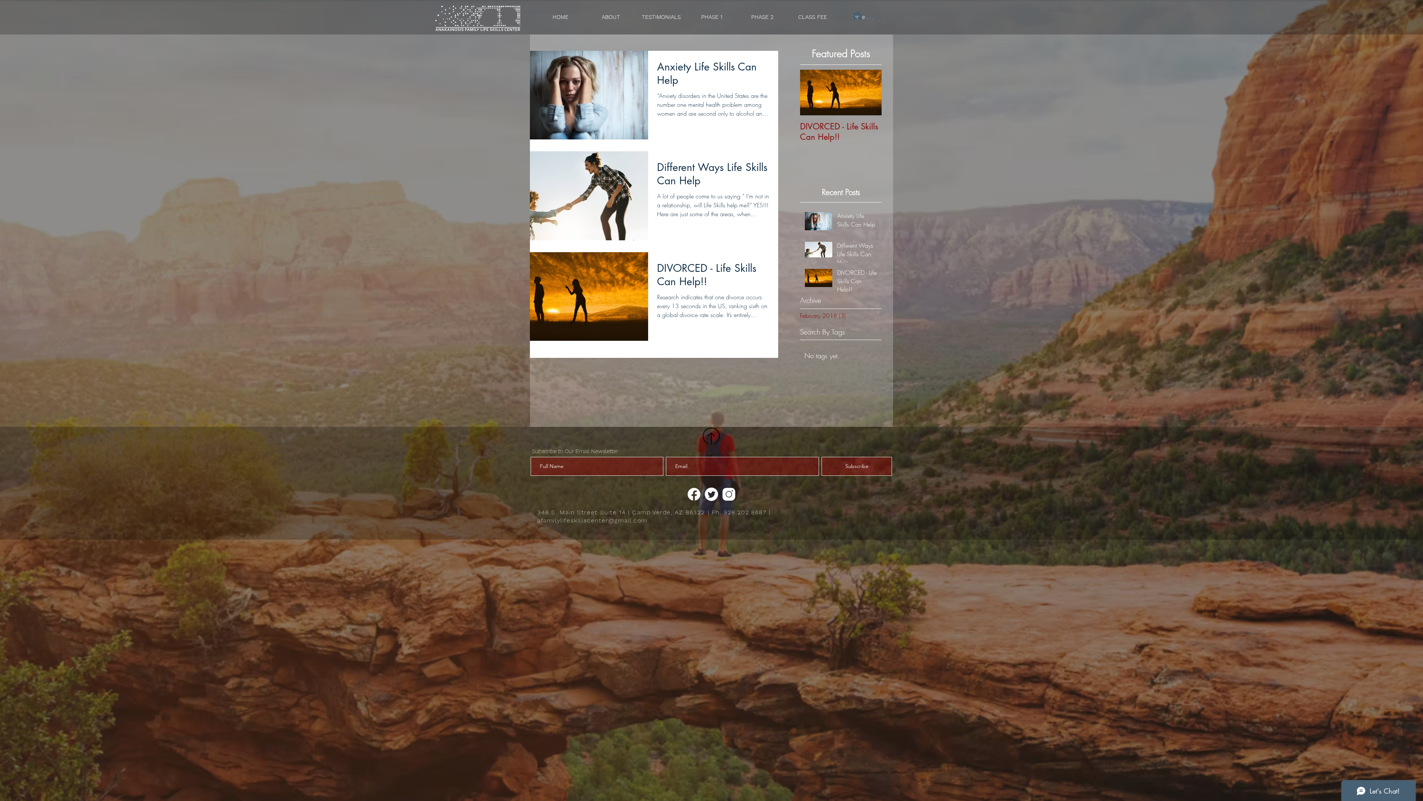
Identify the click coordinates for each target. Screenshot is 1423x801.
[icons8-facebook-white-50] (694, 494)
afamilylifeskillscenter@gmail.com (592, 520)
